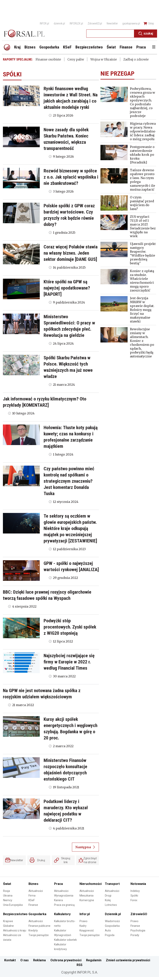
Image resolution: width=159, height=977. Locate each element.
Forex (133, 900)
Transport (112, 884)
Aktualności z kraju (14, 930)
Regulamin (93, 960)
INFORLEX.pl (76, 23)
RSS (79, 965)
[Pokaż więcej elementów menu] (153, 47)
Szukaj (148, 33)
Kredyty (33, 930)
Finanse (33, 904)
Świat (7, 884)
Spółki (134, 895)
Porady (134, 935)
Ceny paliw (75, 59)
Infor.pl (85, 914)
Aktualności (36, 890)
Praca (58, 884)
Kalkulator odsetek (65, 939)
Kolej (108, 900)
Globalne (8, 925)
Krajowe (8, 921)
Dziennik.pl (113, 914)
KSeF (32, 900)
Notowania (138, 884)
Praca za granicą (64, 904)
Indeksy (135, 890)
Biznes (33, 884)
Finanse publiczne (39, 925)
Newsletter (112, 23)
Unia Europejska (13, 904)
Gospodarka (37, 914)
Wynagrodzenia (63, 895)
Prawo (83, 921)
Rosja (6, 890)
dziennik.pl (59, 23)
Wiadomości (112, 921)
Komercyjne (87, 900)
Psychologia (137, 930)
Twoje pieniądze (39, 935)
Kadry (83, 925)
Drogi (108, 895)
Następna (83, 847)
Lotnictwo (111, 904)
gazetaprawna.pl (131, 23)
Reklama (39, 960)
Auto (108, 930)
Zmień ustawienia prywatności (128, 960)
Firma (32, 895)
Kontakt (10, 960)
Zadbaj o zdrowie (136, 59)
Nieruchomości (91, 884)
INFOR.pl (44, 23)
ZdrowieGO (138, 914)
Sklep (151, 23)
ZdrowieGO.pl (95, 23)
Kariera (58, 900)
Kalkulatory (62, 914)
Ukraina (7, 895)
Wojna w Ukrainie (103, 59)
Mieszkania (86, 895)
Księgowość (87, 930)
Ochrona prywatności (65, 960)
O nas (24, 960)
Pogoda (109, 935)
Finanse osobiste (48, 59)
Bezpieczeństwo (15, 914)
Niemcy (7, 900)
